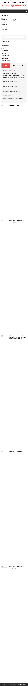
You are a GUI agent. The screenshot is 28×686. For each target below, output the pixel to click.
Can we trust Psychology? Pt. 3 (10, 81)
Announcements (5, 45)
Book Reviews (4, 53)
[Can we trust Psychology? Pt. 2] (4, 677)
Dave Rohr (19, 20)
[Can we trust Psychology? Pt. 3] (4, 562)
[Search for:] (14, 37)
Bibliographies (4, 50)
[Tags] (14, 65)
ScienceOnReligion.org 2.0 (9, 89)
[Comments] (22, 65)
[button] (26, 11)
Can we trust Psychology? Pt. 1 (10, 86)
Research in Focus (5, 55)
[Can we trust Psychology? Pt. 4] (4, 331)
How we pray (12, 19)
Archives (3, 48)
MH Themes (22, 684)
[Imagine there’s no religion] (4, 216)
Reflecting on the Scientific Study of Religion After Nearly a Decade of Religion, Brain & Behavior (14, 77)
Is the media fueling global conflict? (11, 91)
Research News (5, 58)
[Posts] (5, 65)
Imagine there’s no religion (9, 70)
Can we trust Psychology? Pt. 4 (10, 73)
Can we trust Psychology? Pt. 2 (10, 84)
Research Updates (5, 60)
